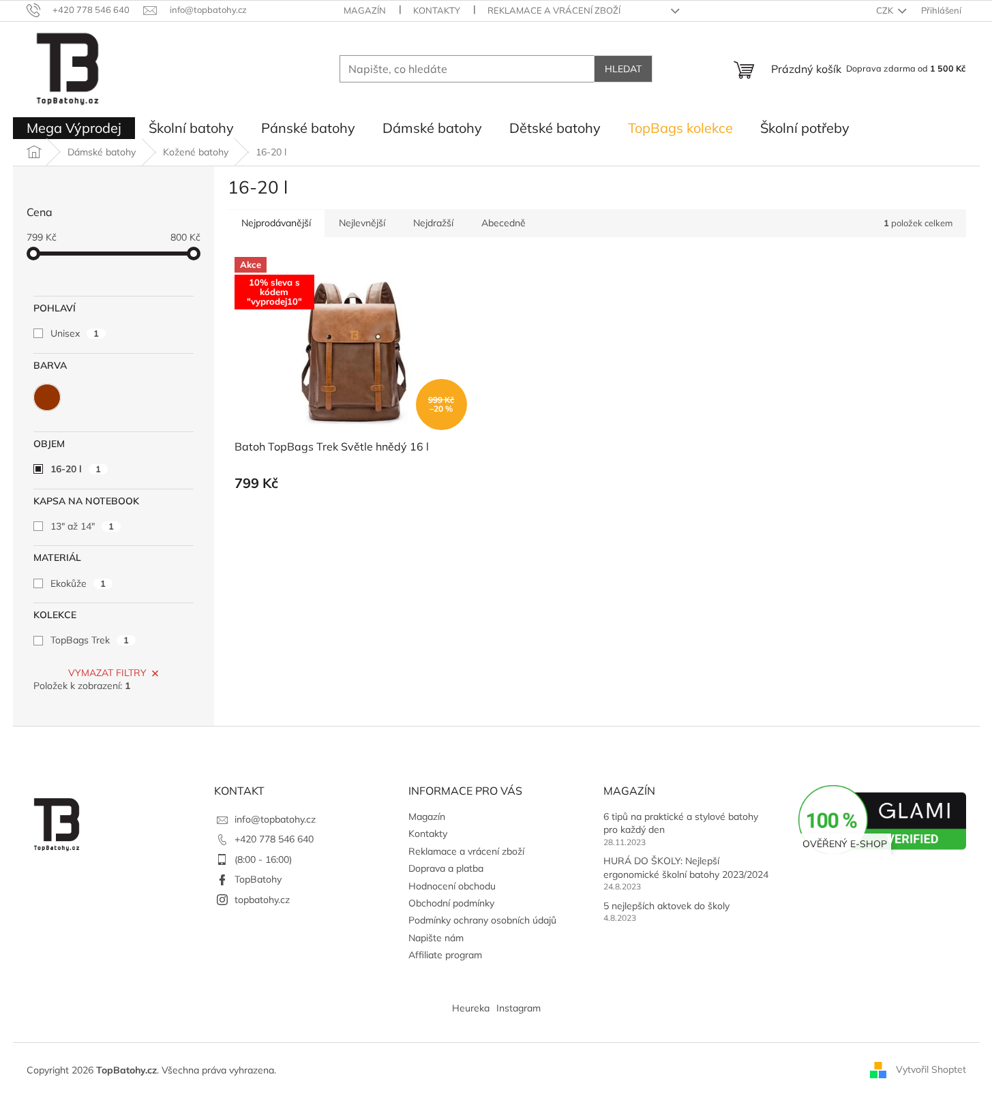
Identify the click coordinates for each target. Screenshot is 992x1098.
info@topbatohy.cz (275, 819)
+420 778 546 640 (274, 839)
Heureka (471, 1008)
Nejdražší (433, 223)
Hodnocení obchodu (452, 886)
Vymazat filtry (107, 673)
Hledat (623, 69)
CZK (885, 10)
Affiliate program (445, 955)
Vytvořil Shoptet (931, 1069)
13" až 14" (82, 526)
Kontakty (436, 10)
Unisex (74, 333)
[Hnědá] (47, 397)
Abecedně (503, 223)
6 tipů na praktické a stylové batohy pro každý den (680, 823)
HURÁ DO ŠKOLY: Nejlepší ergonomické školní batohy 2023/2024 (685, 867)
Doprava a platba (445, 868)
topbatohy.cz (262, 900)
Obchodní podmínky (451, 903)
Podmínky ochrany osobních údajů (482, 920)
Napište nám (436, 938)
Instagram (518, 1008)
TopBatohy (258, 879)
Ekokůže (78, 583)
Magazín (365, 10)
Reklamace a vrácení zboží (553, 10)
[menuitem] (74, 128)
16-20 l (75, 469)
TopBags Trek (89, 640)
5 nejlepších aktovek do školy (666, 906)
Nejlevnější (362, 223)
